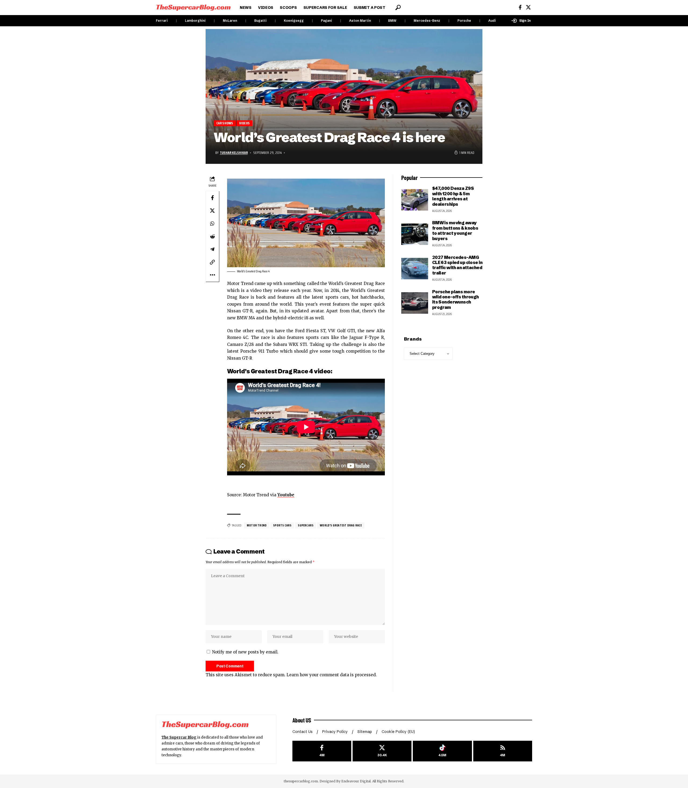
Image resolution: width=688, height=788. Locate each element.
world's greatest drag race (341, 525)
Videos (244, 123)
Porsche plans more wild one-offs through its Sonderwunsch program (455, 299)
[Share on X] (212, 210)
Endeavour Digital (356, 781)
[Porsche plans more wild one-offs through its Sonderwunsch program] (414, 303)
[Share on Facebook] (212, 197)
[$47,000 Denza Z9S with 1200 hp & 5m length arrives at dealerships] (414, 200)
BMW (392, 21)
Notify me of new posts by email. (245, 652)
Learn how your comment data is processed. (331, 674)
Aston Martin (360, 21)
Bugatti (260, 21)
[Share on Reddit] (212, 236)
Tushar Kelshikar (234, 153)
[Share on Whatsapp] (212, 223)
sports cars (282, 525)
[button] (398, 7)
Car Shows (224, 123)
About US (301, 720)
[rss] (502, 751)
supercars (305, 525)
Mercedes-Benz (427, 21)
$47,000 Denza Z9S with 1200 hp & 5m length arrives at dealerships (453, 196)
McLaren (230, 21)
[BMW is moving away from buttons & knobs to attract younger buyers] (414, 234)
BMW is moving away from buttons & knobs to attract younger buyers (455, 230)
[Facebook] (520, 7)
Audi (492, 21)
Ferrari (162, 21)
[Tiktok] (442, 751)
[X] (528, 7)
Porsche (464, 21)
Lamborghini (195, 21)
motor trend (257, 525)
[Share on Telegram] (212, 249)
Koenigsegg (294, 21)
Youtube (285, 494)
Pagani (326, 21)
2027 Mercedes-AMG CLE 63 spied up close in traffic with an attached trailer (457, 265)
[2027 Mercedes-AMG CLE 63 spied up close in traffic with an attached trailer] (414, 268)
